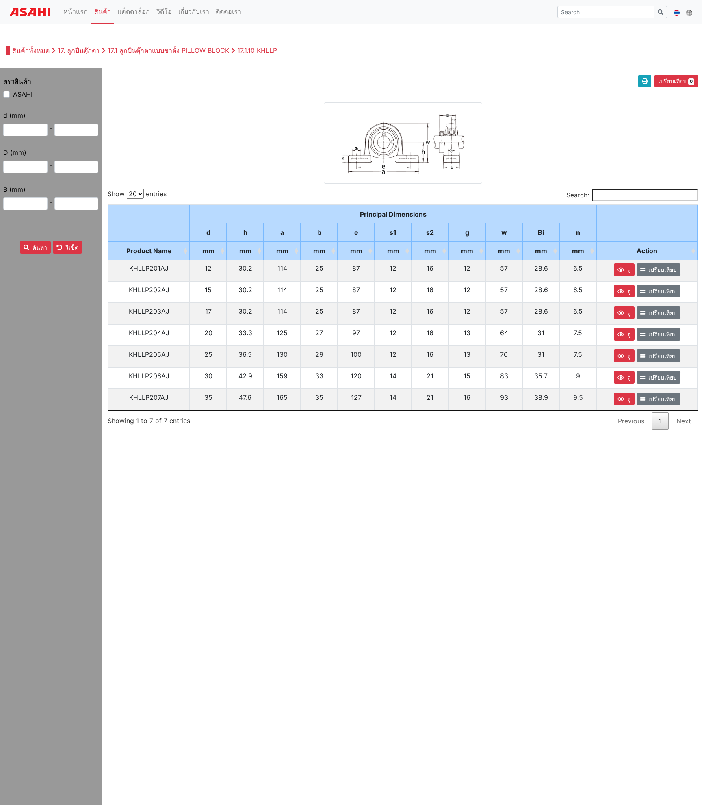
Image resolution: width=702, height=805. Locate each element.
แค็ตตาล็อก (133, 11)
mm (208, 251)
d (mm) (14, 115)
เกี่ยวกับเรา (193, 11)
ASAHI (22, 94)
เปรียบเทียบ (675, 81)
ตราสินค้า (17, 81)
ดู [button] (629, 269)
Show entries (137, 194)
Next (683, 421)
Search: (577, 195)
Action (647, 251)
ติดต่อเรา (228, 11)
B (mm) (14, 189)
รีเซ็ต (71, 247)
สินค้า (102, 11)
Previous (631, 421)
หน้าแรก (77, 11)
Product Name (149, 251)
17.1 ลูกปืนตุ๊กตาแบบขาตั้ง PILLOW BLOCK (168, 50)
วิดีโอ (164, 11)
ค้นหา (39, 247)
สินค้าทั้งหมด (32, 50)
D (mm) (14, 152)
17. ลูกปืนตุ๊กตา (79, 50)
